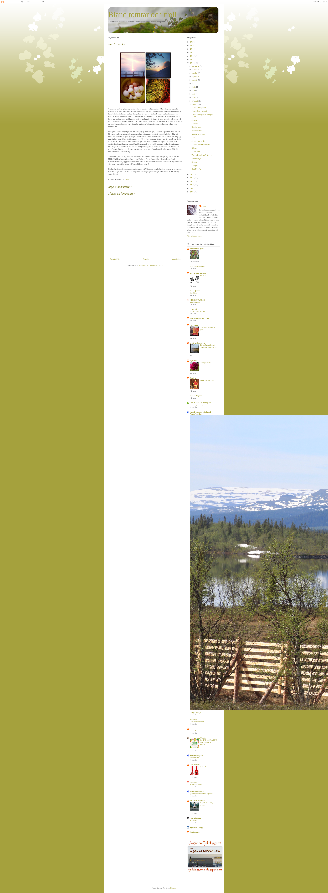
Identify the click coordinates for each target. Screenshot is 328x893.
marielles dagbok (196, 755)
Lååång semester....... (207, 362)
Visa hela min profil (194, 236)
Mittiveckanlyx (197, 130)
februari (195, 101)
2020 (192, 42)
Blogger (173, 888)
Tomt (193, 137)
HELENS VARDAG (197, 300)
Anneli (203, 206)
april (194, 94)
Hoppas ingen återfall (197, 311)
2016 (192, 56)
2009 (192, 188)
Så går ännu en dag (198, 141)
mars (194, 97)
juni (193, 87)
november (196, 69)
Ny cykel (203, 275)
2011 (192, 181)
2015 (192, 59)
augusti (195, 80)
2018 (192, 49)
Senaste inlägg (115, 259)
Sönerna (194, 120)
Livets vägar (194, 309)
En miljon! (193, 293)
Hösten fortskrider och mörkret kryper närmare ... (208, 346)
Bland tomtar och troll (142, 14)
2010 (192, 184)
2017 (192, 52)
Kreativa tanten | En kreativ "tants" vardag (201, 413)
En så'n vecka (116, 44)
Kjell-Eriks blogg (196, 827)
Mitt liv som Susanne (198, 273)
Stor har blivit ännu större (201, 144)
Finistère (193, 719)
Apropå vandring (196, 784)
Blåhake (194, 148)
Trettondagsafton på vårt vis (202, 155)
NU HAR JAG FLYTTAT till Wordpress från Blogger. (208, 742)
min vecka (193, 731)
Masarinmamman (197, 791)
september (196, 76)
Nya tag (194, 162)
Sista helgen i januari (199, 111)
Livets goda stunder (197, 343)
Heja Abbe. (194, 325)
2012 (192, 177)
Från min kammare (197, 800)
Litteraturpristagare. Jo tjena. (207, 328)
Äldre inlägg (176, 259)
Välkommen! (194, 757)
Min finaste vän (195, 302)
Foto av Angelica (196, 395)
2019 (192, 45)
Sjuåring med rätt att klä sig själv (201, 793)
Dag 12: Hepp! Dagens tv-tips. (208, 804)
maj (193, 90)
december (195, 66)
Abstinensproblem (198, 134)
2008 (192, 192)
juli (193, 83)
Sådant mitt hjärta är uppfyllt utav (202, 115)
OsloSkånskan (195, 818)
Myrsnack (193, 360)
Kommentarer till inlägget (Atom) (151, 265)
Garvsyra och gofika (207, 380)
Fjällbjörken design (197, 266)
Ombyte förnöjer (195, 712)
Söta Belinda (195, 764)
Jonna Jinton (195, 290)
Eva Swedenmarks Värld (199, 318)
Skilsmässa (193, 820)
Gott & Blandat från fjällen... (201, 402)
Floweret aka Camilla (198, 738)
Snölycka (195, 123)
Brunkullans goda (197, 248)
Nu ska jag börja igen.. (197, 405)
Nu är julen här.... (205, 767)
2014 (192, 63)
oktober (195, 73)
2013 (192, 174)
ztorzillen (193, 782)
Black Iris (193, 378)
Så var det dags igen (199, 107)
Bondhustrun (195, 832)
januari (195, 104)
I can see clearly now (197, 721)
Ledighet (195, 165)
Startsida (146, 259)
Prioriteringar (196, 158)
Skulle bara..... (197, 151)
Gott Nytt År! (197, 169)
